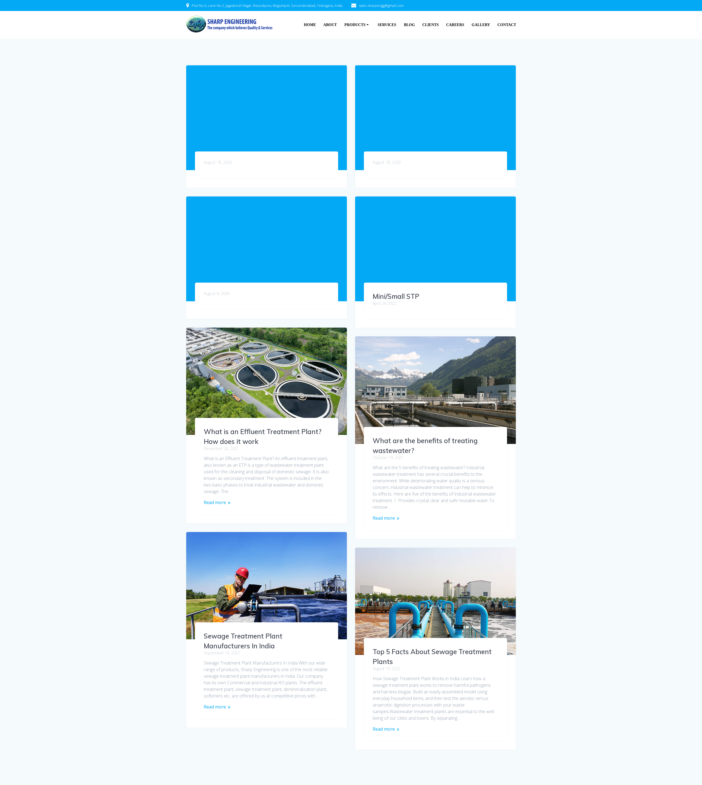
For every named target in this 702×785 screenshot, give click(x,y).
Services (387, 24)
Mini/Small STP (396, 296)
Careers (455, 24)
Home (310, 24)
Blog (409, 24)
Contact (506, 24)
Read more (215, 502)
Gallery (481, 24)
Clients (430, 24)
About (330, 24)
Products (355, 24)
